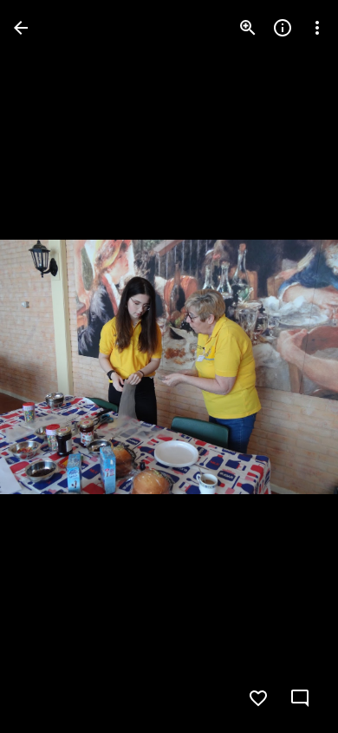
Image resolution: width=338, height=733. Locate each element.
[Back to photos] (21, 28)
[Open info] (282, 27)
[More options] (317, 27)
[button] (48, 366)
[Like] (258, 698)
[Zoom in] (248, 27)
